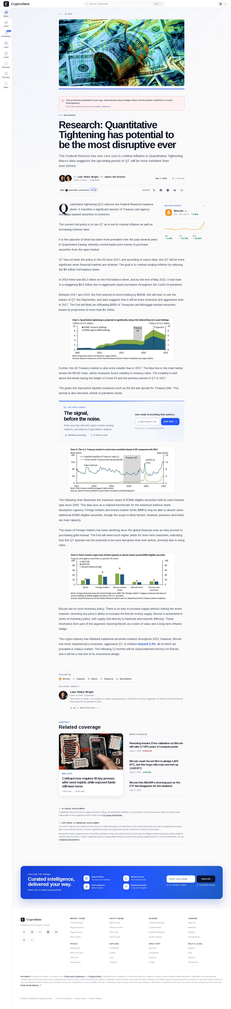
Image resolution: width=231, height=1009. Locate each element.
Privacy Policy (95, 976)
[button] (6, 85)
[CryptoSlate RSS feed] (32, 940)
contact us (106, 106)
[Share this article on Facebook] (161, 190)
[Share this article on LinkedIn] (175, 190)
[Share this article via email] (181, 190)
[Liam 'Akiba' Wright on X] (71, 708)
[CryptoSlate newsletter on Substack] (40, 932)
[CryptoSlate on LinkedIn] (56, 932)
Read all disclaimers (30, 985)
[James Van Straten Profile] (68, 178)
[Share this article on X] (154, 190)
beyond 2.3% (146, 644)
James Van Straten (114, 177)
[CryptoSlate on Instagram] (24, 940)
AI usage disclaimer (112, 815)
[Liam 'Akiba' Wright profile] (63, 695)
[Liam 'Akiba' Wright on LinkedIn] (74, 708)
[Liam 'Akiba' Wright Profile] (62, 178)
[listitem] (64, 678)
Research (70, 115)
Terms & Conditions (63, 998)
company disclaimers (69, 840)
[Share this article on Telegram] (168, 190)
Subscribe (206, 879)
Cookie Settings (95, 998)
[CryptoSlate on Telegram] (48, 932)
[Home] (60, 14)
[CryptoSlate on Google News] (32, 932)
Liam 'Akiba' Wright (88, 177)
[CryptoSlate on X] (24, 932)
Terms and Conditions (74, 976)
